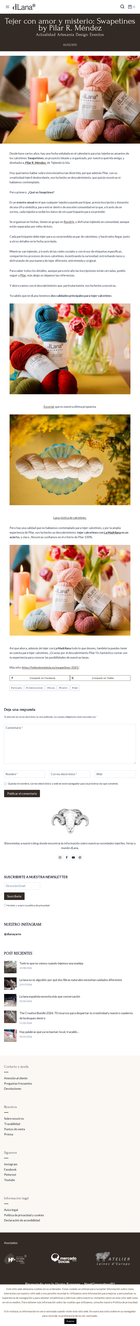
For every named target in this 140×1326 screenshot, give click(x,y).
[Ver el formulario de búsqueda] (122, 7)
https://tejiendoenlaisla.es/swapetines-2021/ (50, 667)
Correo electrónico (64, 774)
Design (82, 34)
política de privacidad (38, 905)
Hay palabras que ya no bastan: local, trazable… (49, 1032)
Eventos (97, 34)
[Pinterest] (80, 857)
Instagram (10, 1164)
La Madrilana (112, 532)
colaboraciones (34, 687)
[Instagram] (60, 857)
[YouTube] (73, 857)
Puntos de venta (14, 1129)
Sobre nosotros (14, 1118)
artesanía (16, 687)
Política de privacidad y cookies (24, 1215)
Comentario (14, 728)
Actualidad (45, 34)
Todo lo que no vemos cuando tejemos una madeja (51, 963)
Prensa (8, 1134)
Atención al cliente (15, 1078)
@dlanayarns (12, 934)
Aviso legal (11, 1210)
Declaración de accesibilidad (22, 1220)
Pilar (23, 275)
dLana (51, 687)
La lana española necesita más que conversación (49, 996)
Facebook (10, 1169)
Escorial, (49, 406)
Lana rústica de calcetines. (70, 518)
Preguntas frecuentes (18, 1083)
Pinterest (10, 1174)
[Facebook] (66, 857)
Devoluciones (12, 1088)
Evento (63, 687)
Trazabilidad (12, 1124)
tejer (75, 687)
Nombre (12, 774)
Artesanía (65, 34)
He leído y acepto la (28, 905)
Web (99, 774)
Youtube (9, 1180)
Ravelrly (69, 222)
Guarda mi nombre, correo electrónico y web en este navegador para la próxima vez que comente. (63, 783)
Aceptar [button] (70, 1321)
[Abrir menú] (7, 7)
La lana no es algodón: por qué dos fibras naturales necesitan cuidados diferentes (70, 980)
